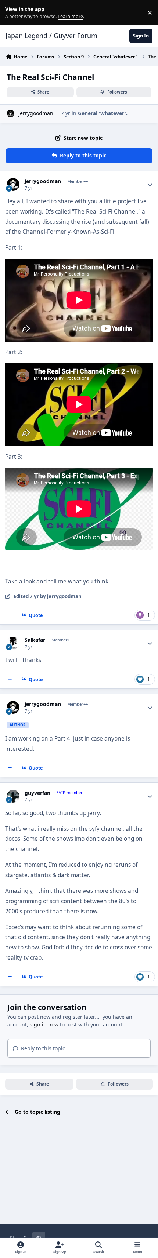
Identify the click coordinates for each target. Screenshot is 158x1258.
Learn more (14, 12)
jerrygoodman (35, 113)
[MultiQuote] (10, 615)
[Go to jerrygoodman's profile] (10, 113)
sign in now (44, 1024)
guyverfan (37, 793)
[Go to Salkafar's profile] (13, 643)
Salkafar (35, 640)
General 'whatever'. (103, 113)
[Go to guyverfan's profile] (13, 796)
